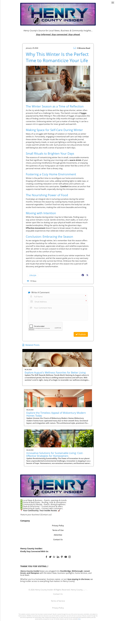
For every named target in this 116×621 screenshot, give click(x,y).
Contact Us (58, 594)
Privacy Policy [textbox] (58, 525)
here (79, 619)
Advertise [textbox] (58, 535)
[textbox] (58, 32)
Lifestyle (32, 275)
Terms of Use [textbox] (58, 530)
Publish (82, 334)
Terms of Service (58, 601)
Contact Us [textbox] (58, 539)
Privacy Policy (58, 608)
